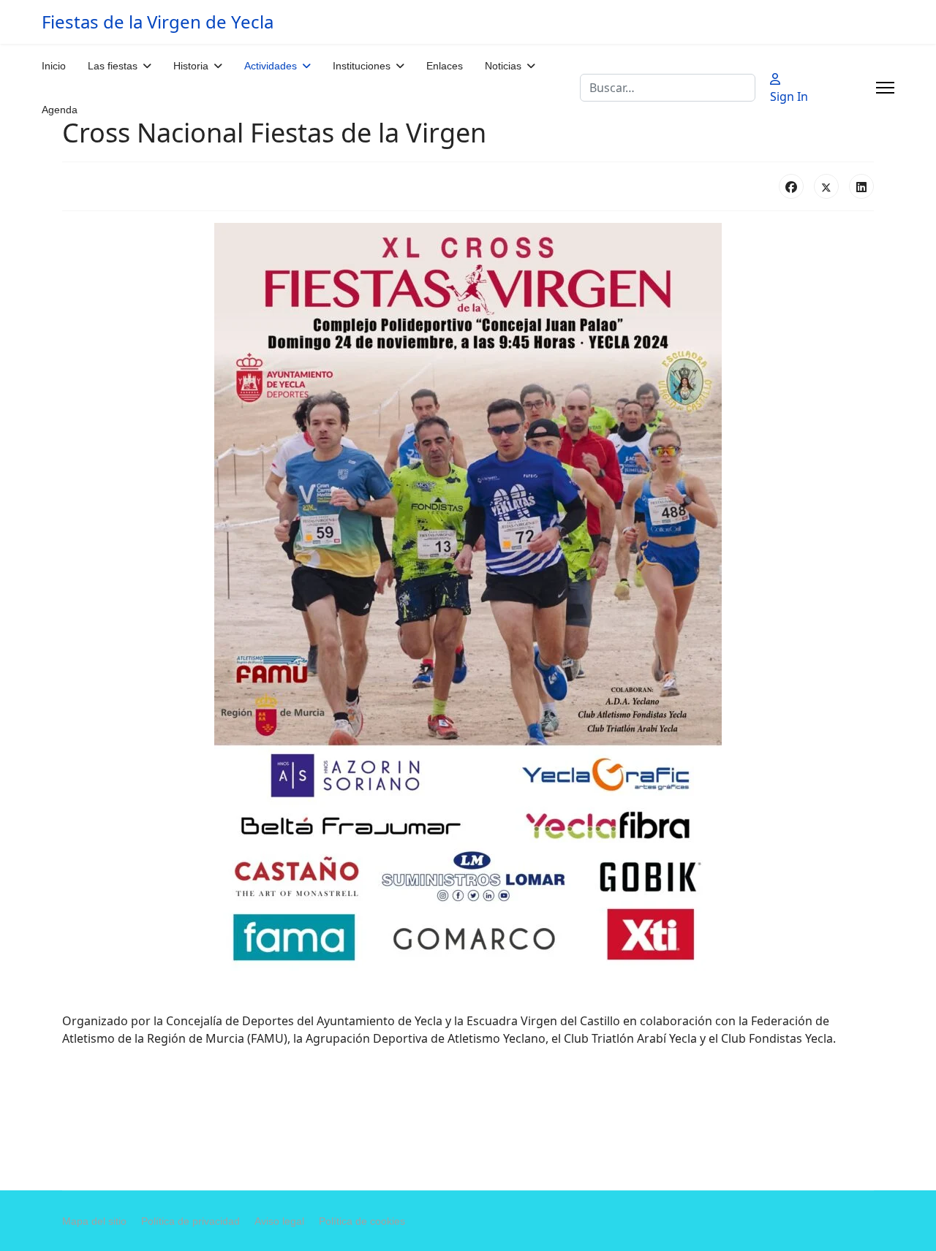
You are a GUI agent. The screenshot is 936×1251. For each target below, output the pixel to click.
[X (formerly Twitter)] (826, 186)
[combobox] (667, 88)
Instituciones (361, 66)
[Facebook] (791, 186)
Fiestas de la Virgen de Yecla (157, 22)
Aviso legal (279, 1221)
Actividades (270, 66)
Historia (190, 66)
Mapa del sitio (94, 1221)
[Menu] (885, 88)
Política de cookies (362, 1221)
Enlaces (444, 66)
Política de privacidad (190, 1221)
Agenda (60, 109)
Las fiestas (112, 66)
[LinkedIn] (861, 186)
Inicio (54, 66)
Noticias (503, 66)
